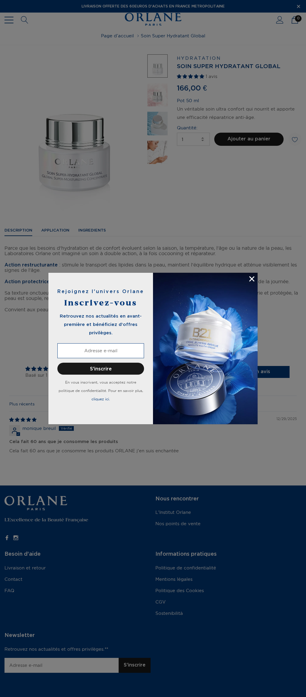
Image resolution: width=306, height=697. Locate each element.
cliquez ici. (100, 399)
